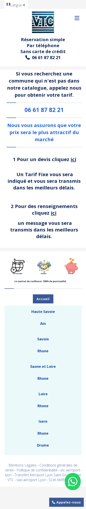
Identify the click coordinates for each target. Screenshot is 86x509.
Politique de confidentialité (37, 470)
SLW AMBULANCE (63, 479)
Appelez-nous (68, 502)
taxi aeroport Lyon (32, 479)
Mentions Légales (23, 465)
